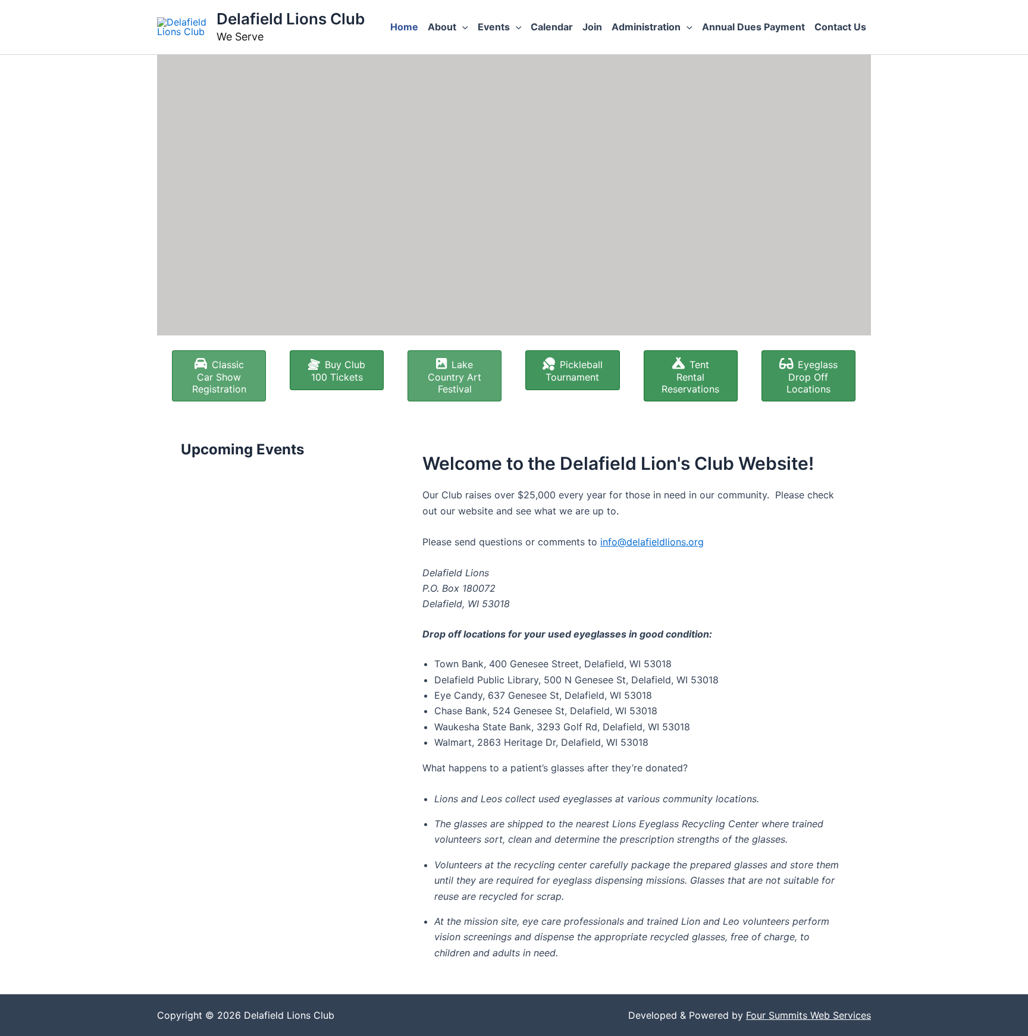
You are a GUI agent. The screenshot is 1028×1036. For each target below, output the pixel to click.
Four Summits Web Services (808, 1015)
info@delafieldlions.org (652, 542)
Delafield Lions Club (291, 19)
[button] (462, 27)
